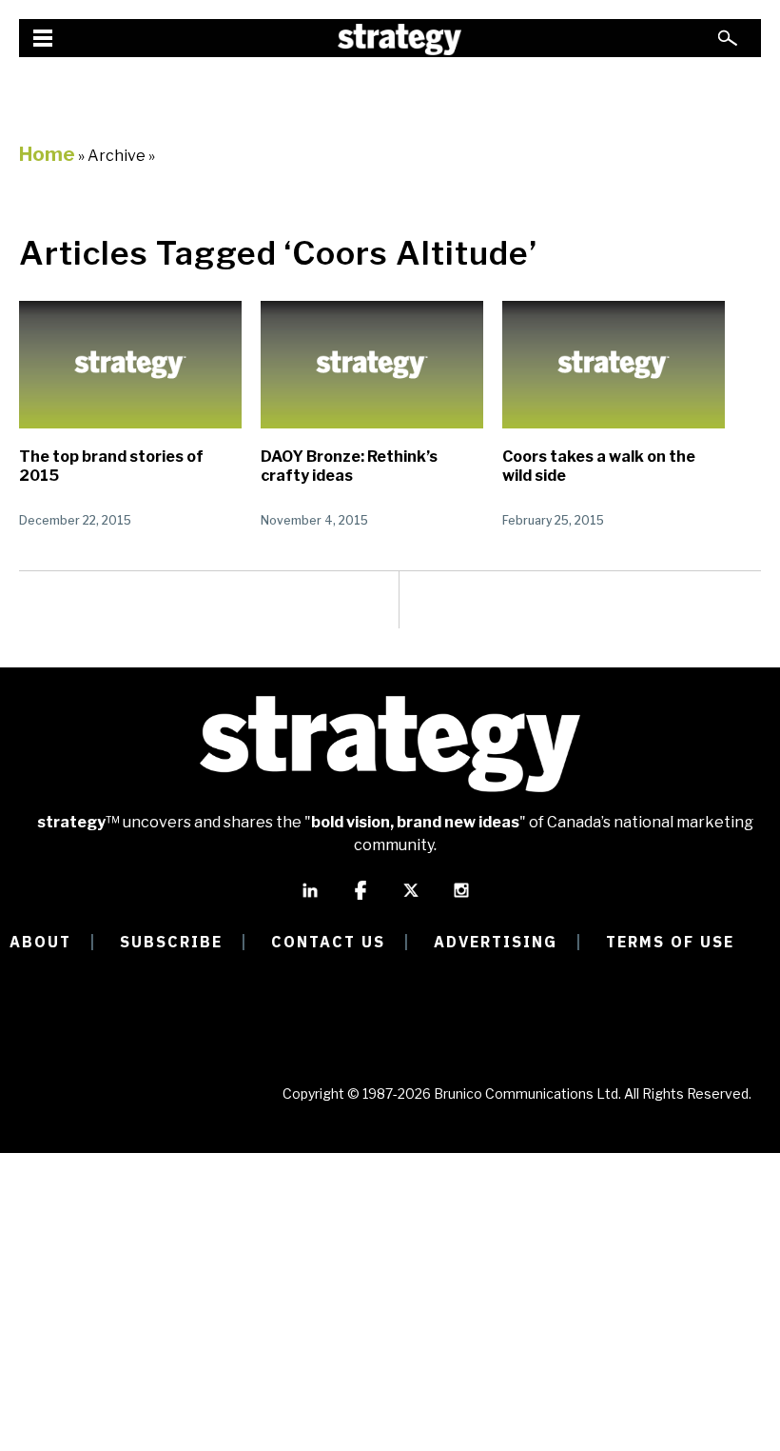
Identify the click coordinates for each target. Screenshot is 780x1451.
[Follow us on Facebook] (360, 898)
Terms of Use (670, 941)
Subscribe (171, 941)
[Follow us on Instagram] (461, 898)
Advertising (495, 941)
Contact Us (328, 941)
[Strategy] (399, 39)
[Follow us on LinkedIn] (310, 898)
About (40, 941)
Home (47, 154)
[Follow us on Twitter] (411, 898)
